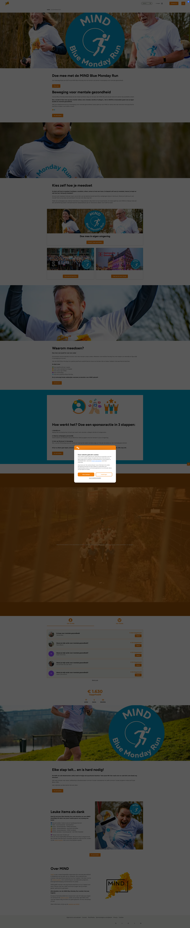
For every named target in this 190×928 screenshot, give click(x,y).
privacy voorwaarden (97, 460)
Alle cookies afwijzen (95, 478)
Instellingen (104, 474)
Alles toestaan (86, 474)
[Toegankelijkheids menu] (188, 2)
